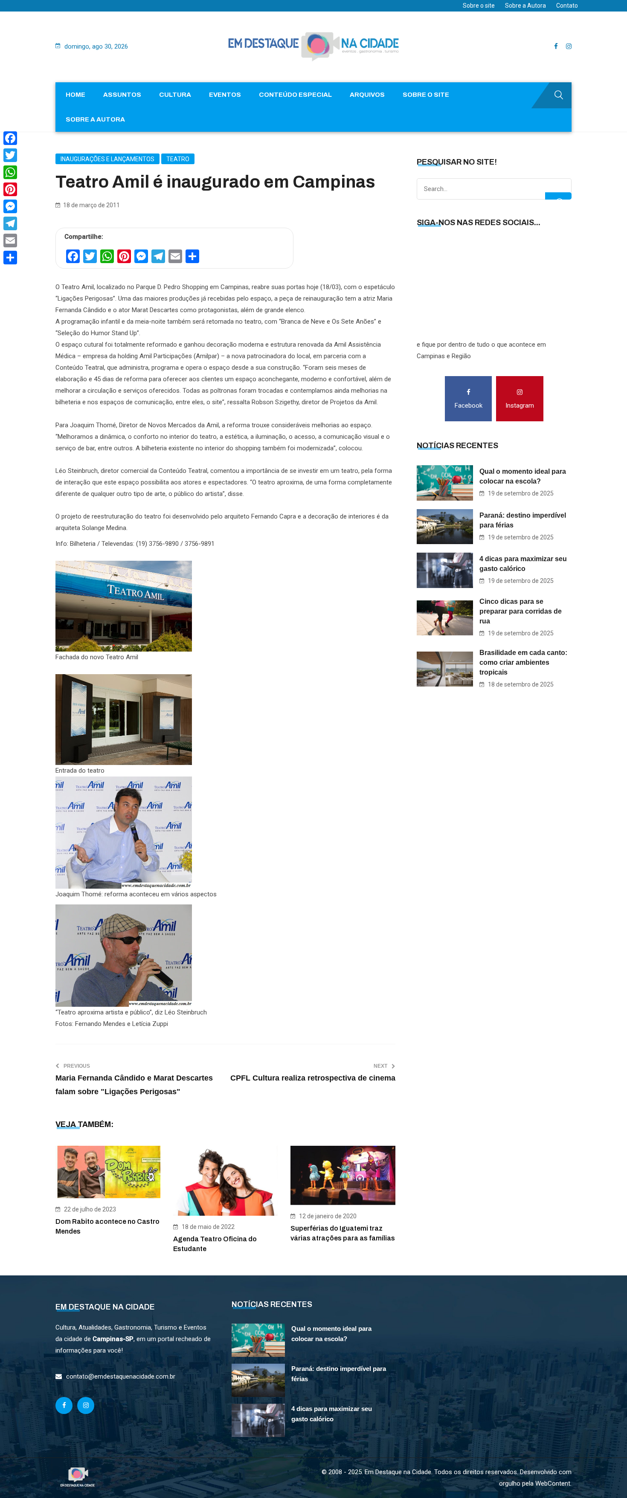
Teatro (177, 159)
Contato (567, 5)
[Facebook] (10, 138)
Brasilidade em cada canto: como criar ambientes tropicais (523, 662)
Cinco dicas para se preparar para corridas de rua (520, 611)
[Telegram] (10, 223)
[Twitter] (10, 155)
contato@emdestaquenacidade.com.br (120, 1376)
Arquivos (367, 94)
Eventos (225, 94)
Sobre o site (479, 5)
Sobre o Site (426, 94)
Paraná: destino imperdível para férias (522, 520)
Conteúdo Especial (295, 94)
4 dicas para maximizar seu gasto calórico (523, 563)
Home (75, 94)
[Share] (10, 257)
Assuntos (122, 94)
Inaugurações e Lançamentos (107, 159)
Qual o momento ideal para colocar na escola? (522, 476)
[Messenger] (10, 206)
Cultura (175, 94)
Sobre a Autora (525, 5)
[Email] (10, 240)
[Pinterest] (10, 189)
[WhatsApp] (10, 172)
